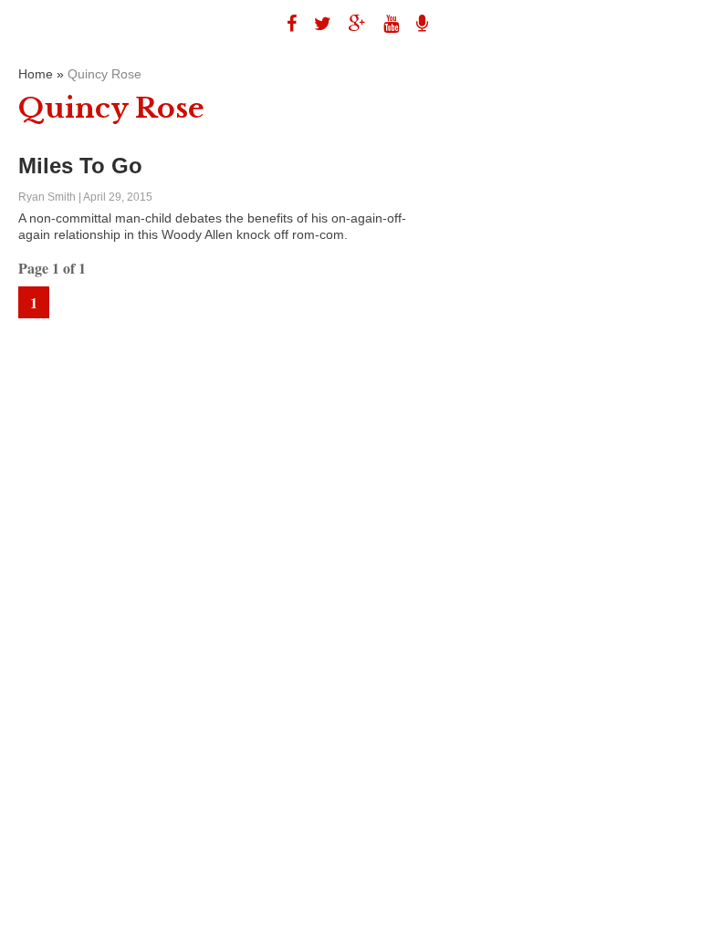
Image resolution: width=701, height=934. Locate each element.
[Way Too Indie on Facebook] (285, 24)
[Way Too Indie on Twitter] (315, 24)
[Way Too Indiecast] (415, 24)
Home (35, 74)
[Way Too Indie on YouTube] (384, 24)
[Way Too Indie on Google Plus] (350, 24)
